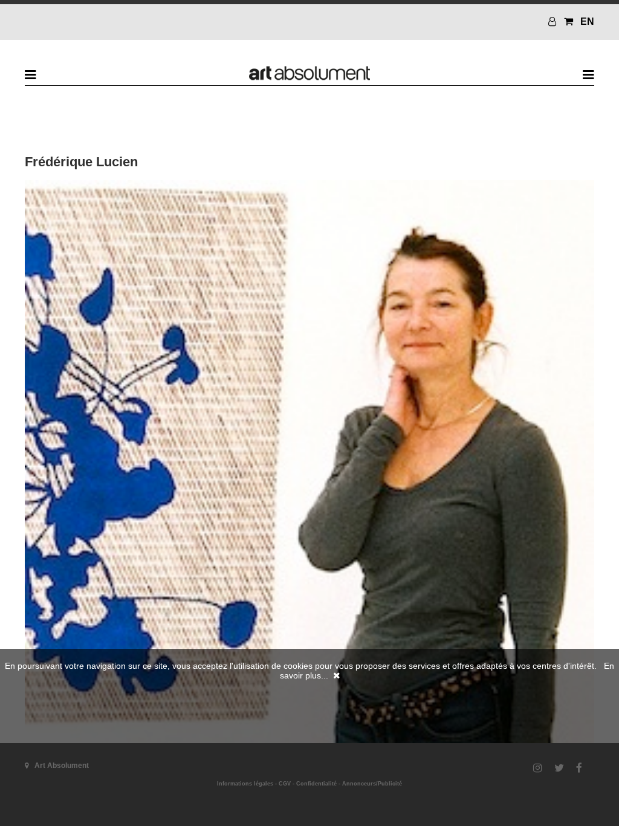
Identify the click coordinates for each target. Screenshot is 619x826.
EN (587, 21)
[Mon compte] (553, 21)
